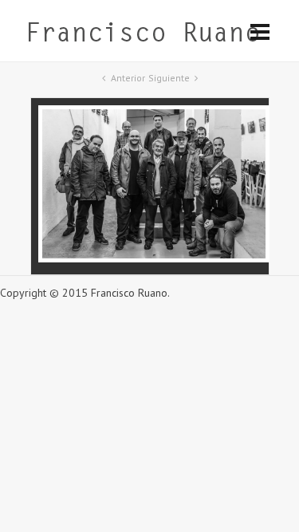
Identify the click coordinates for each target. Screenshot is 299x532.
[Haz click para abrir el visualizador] (153, 258)
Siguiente (169, 78)
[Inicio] (142, 35)
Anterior (128, 78)
